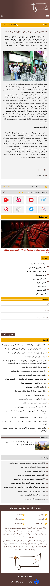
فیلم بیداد (18, 519)
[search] (2, 16)
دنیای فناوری (41, 282)
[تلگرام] (25, 192)
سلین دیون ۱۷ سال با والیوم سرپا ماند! (34, 383)
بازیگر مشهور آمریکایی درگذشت (36, 356)
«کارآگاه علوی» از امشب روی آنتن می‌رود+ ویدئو (31, 407)
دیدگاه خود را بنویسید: (43, 318)
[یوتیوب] (31, 200)
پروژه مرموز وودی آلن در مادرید (36, 395)
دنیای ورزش (41, 286)
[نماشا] (6, 209)
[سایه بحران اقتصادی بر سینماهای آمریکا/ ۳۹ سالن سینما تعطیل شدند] (25, 234)
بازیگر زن (41, 514)
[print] (4, 187)
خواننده (19, 514)
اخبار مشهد (41, 290)
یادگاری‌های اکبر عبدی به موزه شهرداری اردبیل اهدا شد (29, 371)
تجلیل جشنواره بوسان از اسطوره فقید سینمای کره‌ (30, 391)
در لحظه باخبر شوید (38, 263)
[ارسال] (6, 186)
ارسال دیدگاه (8, 334)
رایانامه (47, 311)
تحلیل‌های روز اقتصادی (37, 267)
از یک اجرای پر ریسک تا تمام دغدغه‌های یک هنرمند (29, 417)
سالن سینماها (41, 175)
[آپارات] (19, 200)
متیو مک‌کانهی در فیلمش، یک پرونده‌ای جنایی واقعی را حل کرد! (26, 348)
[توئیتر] (22, 192)
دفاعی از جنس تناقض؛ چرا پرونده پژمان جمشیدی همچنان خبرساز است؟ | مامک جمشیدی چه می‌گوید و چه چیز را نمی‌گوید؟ (25, 361)
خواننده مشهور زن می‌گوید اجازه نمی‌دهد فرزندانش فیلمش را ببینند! (24, 344)
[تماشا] (6, 200)
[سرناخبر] (39, 6)
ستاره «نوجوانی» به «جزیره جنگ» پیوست (33, 399)
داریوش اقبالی (17, 523)
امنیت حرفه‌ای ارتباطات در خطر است (34, 367)
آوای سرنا (30, 508)
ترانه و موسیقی (40, 275)
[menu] (47, 16)
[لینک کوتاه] (9, 186)
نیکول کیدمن (40, 523)
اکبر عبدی (41, 519)
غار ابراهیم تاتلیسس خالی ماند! (36, 387)
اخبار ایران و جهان (39, 278)
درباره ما (21, 576)
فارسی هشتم (41, 293)
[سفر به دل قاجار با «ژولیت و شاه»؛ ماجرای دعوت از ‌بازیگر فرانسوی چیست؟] (42, 445)
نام (48, 304)
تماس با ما (28, 576)
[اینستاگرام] (44, 209)
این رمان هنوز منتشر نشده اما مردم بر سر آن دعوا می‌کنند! (27, 352)
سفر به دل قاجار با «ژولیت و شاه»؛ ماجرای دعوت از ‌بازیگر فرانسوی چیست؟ (17, 443)
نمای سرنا (22, 508)
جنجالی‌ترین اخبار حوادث (36, 271)
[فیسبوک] (19, 192)
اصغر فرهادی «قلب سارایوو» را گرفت (34, 403)
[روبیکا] (19, 209)
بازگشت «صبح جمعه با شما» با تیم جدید (33, 375)
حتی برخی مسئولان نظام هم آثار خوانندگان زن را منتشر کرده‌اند (26, 379)
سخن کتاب (14, 508)
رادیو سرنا (37, 508)
